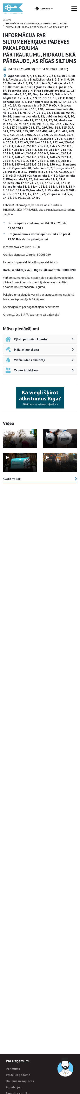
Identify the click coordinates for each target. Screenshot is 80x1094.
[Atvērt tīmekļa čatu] (65, 1067)
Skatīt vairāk (12, 479)
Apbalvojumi (14, 1087)
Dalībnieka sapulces (20, 1081)
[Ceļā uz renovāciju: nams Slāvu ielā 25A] (20, 438)
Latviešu (45, 8)
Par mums (13, 1069)
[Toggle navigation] (74, 9)
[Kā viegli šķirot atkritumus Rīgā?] (40, 397)
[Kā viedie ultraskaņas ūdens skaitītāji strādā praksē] (60, 438)
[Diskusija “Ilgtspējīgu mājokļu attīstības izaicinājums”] (20, 462)
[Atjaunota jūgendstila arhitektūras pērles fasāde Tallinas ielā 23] (60, 462)
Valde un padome (18, 1075)
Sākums (7, 19)
